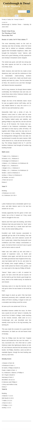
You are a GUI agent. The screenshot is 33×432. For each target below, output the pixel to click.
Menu (17, 15)
